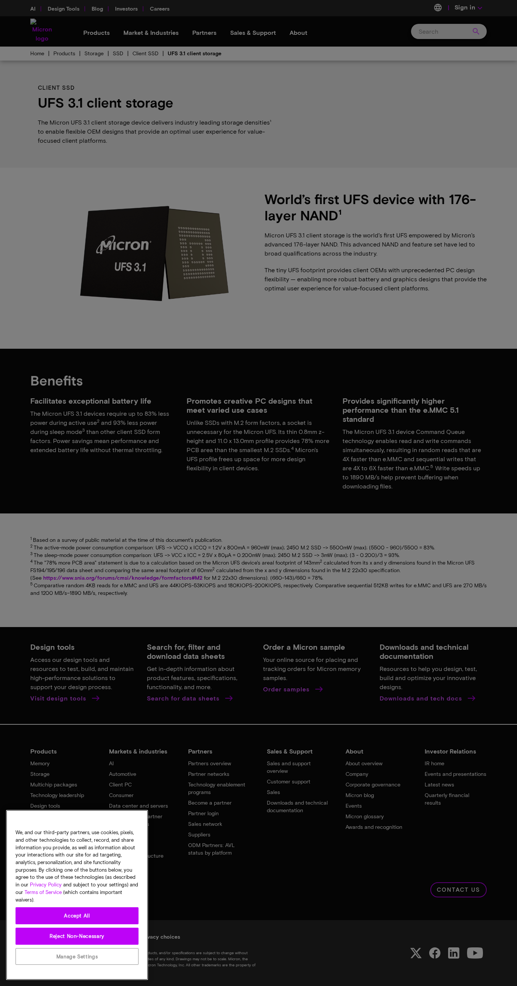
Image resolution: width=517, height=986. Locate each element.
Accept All (77, 916)
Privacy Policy (46, 884)
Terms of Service (43, 892)
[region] (77, 895)
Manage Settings (77, 956)
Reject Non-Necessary (77, 936)
